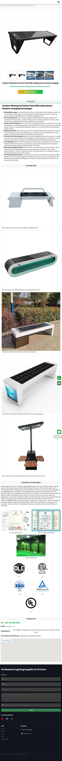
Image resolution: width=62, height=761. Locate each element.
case (2, 736)
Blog (2, 734)
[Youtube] (2, 719)
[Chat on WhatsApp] (59, 378)
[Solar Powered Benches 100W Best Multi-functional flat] (31, 321)
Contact (3, 731)
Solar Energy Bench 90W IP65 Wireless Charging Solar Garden (21, 290)
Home (3, 5)
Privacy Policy (4, 739)
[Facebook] (7, 719)
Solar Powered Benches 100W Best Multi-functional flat (19, 352)
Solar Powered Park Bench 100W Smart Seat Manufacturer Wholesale (23, 476)
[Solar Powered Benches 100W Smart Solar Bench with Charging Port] (31, 383)
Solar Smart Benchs (29, 5)
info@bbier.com (11, 626)
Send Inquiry (31, 92)
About (2, 729)
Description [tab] (31, 101)
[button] (59, 1)
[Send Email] (59, 383)
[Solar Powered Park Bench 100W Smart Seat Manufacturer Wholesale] (31, 445)
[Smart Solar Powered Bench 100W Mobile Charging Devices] (31, 197)
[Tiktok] (12, 719)
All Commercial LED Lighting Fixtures (15, 5)
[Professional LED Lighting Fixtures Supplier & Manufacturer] (6, 1)
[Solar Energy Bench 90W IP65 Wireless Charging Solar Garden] (31, 259)
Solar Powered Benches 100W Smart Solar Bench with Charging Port (23, 414)
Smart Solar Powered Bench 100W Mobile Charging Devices (20, 228)
